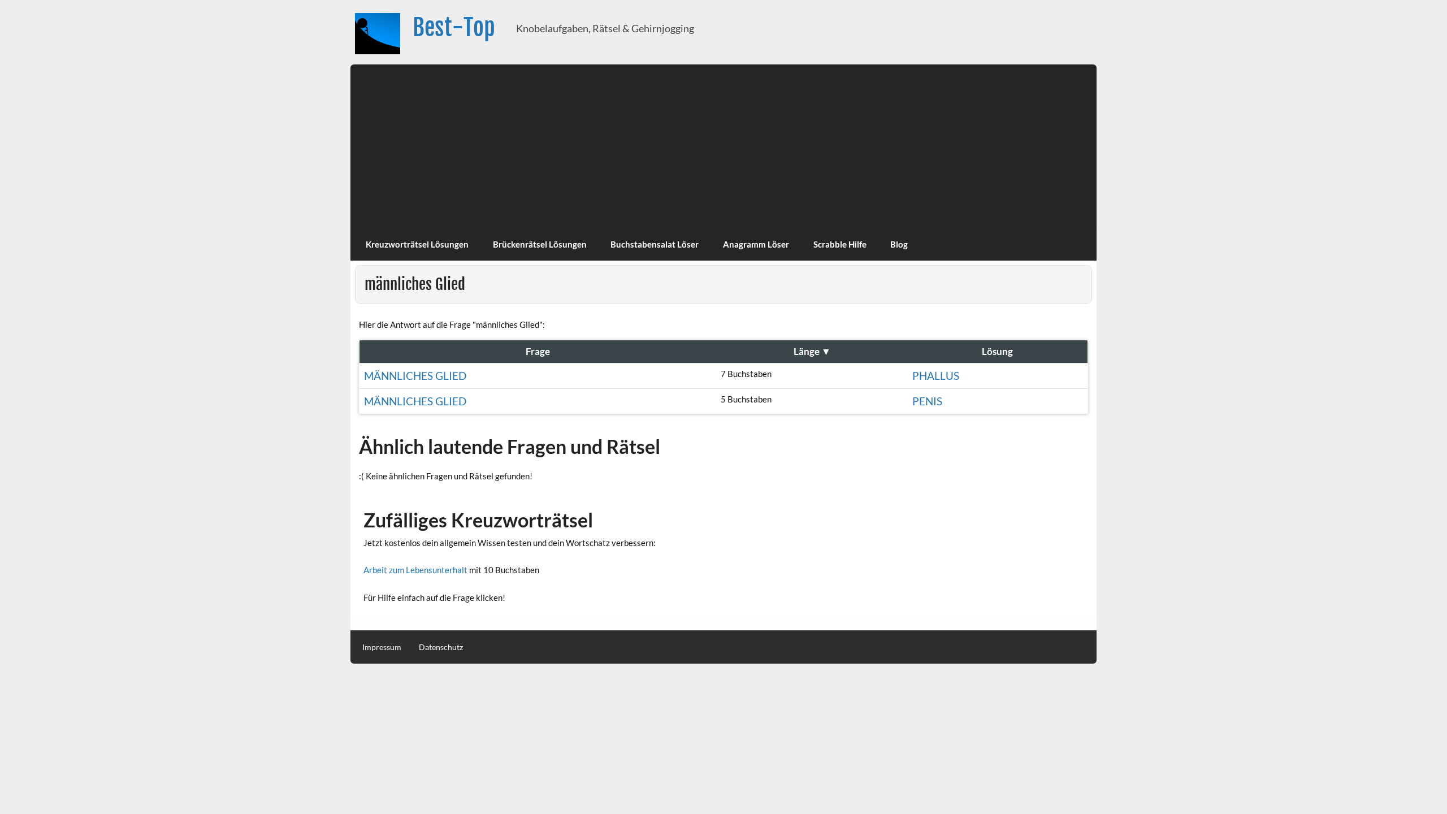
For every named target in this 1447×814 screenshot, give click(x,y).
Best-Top (454, 27)
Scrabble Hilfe (840, 244)
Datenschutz (441, 647)
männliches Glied (415, 375)
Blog (899, 244)
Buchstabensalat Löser (654, 244)
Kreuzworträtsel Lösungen (417, 244)
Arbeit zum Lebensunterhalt (415, 570)
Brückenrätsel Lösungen (540, 244)
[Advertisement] (723, 143)
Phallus (935, 375)
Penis (927, 401)
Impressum (381, 647)
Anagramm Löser (756, 244)
